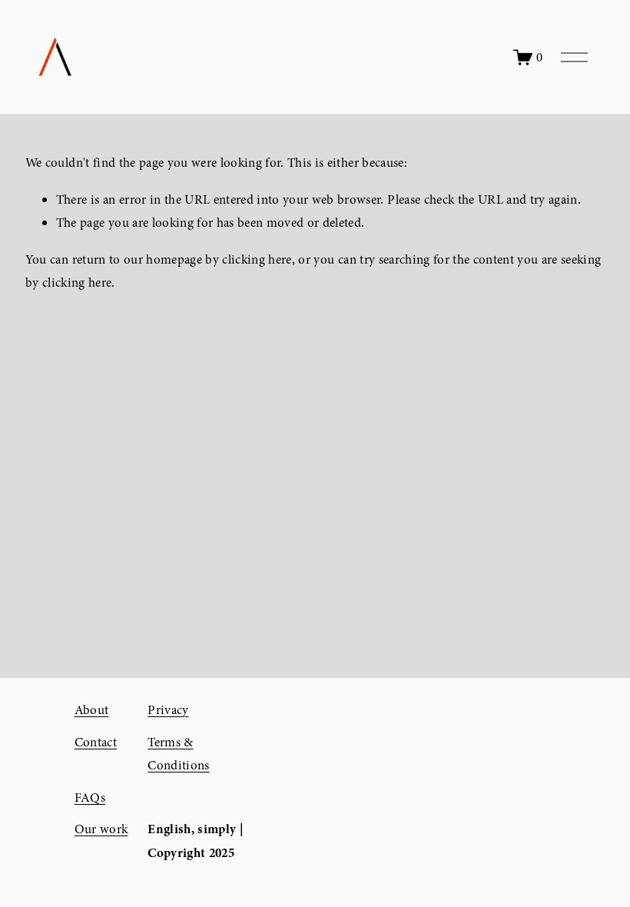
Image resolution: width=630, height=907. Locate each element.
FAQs (90, 797)
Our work (101, 829)
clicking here (256, 259)
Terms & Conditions (178, 754)
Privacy (168, 710)
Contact (96, 742)
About (92, 710)
